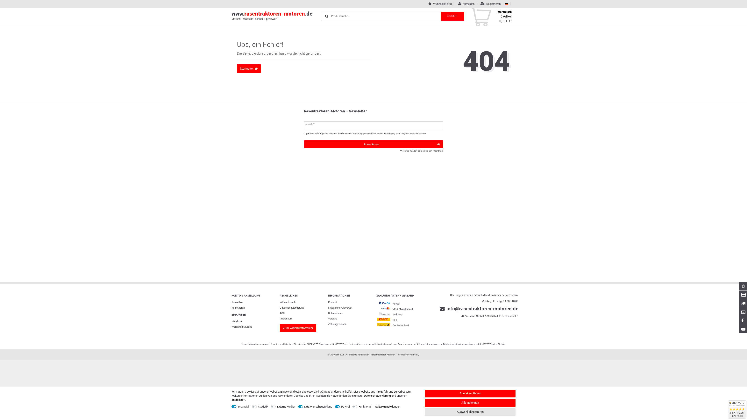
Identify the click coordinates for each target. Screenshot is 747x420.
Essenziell (243, 406)
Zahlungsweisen (337, 324)
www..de (271, 15)
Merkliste (236, 321)
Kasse (248, 326)
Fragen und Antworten (340, 307)
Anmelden (237, 302)
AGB (282, 313)
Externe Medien (286, 406)
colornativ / (413, 355)
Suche (452, 16)
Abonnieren (371, 144)
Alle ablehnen (470, 402)
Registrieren (238, 307)
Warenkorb (237, 326)
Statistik (263, 406)
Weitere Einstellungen (387, 406)
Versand (332, 318)
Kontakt (332, 302)
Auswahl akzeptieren (470, 412)
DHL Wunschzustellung (318, 406)
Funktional (365, 406)
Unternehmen (335, 313)
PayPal (345, 406)
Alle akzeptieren (470, 393)
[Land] (506, 3)
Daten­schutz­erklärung (292, 307)
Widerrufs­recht (288, 302)
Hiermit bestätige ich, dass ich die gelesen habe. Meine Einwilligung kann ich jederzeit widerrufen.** (366, 133)
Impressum (286, 318)
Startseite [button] (246, 68)
